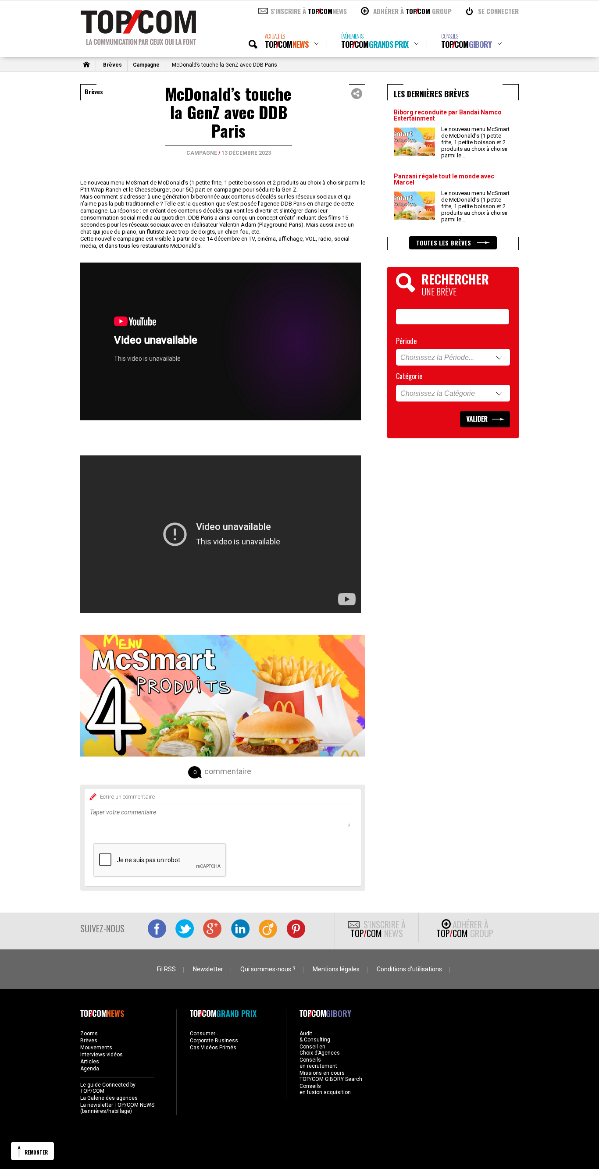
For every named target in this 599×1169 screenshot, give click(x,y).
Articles (89, 1062)
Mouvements (96, 1048)
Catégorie (409, 376)
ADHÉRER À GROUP (412, 11)
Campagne (146, 65)
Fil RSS (166, 969)
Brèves (112, 65)
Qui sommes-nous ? (268, 969)
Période (406, 341)
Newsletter (208, 969)
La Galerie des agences (109, 1098)
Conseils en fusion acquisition (325, 1089)
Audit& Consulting (315, 1036)
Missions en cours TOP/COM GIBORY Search (331, 1076)
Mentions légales (336, 969)
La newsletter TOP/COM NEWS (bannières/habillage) (117, 1108)
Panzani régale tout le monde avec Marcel (444, 179)
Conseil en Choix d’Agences (320, 1050)
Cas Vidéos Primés (213, 1048)
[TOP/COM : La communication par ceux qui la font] (138, 42)
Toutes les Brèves (444, 242)
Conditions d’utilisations (409, 969)
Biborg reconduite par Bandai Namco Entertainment (448, 115)
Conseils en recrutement (318, 1063)
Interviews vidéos (101, 1055)
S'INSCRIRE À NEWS (309, 11)
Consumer (202, 1033)
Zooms (89, 1033)
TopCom (286, 41)
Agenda (89, 1069)
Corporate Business (214, 1041)
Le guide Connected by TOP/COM (107, 1088)
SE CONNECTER (498, 11)
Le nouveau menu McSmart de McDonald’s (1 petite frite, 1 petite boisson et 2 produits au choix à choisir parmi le (475, 142)
